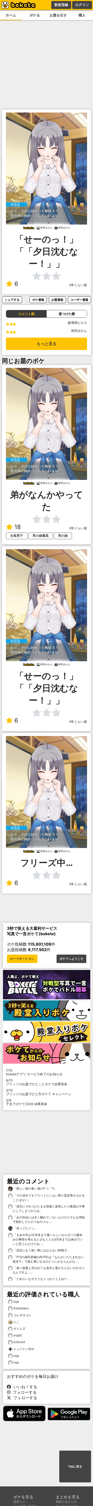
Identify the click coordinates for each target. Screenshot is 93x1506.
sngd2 (17, 1335)
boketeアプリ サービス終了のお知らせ (34, 1072)
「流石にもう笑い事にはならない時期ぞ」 (41, 1250)
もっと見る (47, 344)
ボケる (35, 15)
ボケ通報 (38, 299)
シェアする (12, 299)
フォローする (23, 1392)
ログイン (82, 5)
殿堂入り (19, 1502)
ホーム (11, 15)
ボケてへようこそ (71, 959)
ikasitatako (21, 1308)
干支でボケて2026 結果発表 (26, 1102)
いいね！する (24, 1386)
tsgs (16, 1301)
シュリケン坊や (23, 1349)
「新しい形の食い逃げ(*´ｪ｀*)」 (35, 1188)
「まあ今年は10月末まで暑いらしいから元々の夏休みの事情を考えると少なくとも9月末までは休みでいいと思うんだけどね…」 (48, 1239)
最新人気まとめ (66, 1502)
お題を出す (58, 15)
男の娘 (63, 536)
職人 (82, 15)
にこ (16, 1322)
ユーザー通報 (79, 299)
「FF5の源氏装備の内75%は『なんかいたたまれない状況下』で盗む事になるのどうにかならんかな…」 (48, 1259)
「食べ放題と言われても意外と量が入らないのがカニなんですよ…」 (49, 1270)
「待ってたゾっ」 (25, 1228)
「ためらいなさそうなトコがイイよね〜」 (41, 1279)
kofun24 (19, 1342)
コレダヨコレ (22, 1315)
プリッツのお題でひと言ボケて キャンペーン (38, 1092)
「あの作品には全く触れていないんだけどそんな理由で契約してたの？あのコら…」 (49, 1219)
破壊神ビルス (77, 323)
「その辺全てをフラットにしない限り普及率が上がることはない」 (49, 1198)
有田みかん (79, 331)
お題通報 (57, 299)
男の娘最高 (40, 536)
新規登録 (61, 5)
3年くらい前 (78, 285)
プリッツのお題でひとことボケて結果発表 (36, 1082)
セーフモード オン (22, 959)
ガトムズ (19, 1328)
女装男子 (16, 536)
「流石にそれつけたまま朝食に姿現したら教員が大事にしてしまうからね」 (49, 1208)
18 (17, 527)
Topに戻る (75, 1466)
